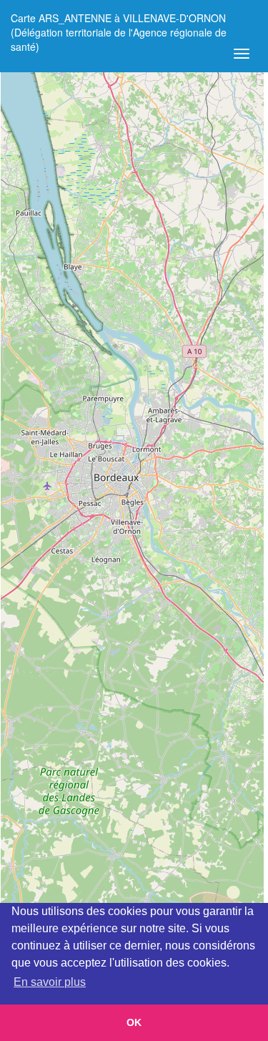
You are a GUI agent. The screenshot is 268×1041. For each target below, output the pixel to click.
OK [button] (134, 1022)
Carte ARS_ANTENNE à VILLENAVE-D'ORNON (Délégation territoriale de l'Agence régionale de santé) (119, 23)
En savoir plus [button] (50, 982)
